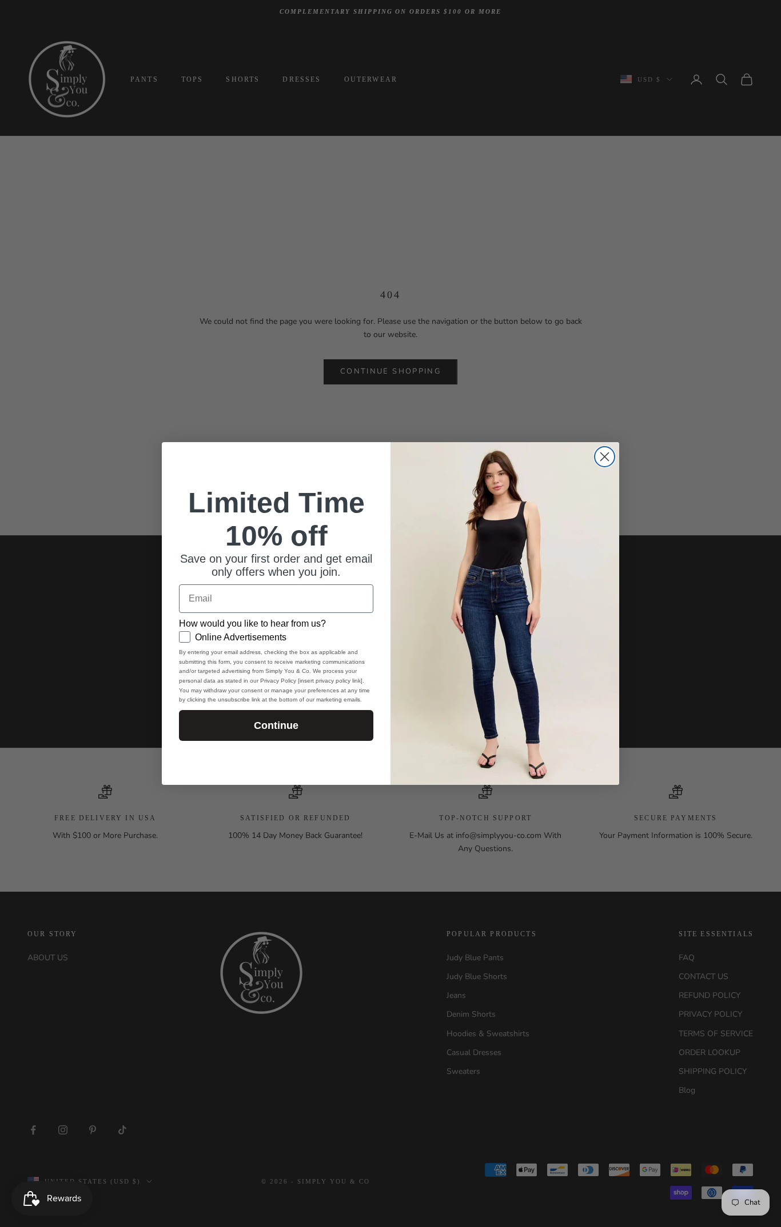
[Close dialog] (605, 457)
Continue (276, 725)
